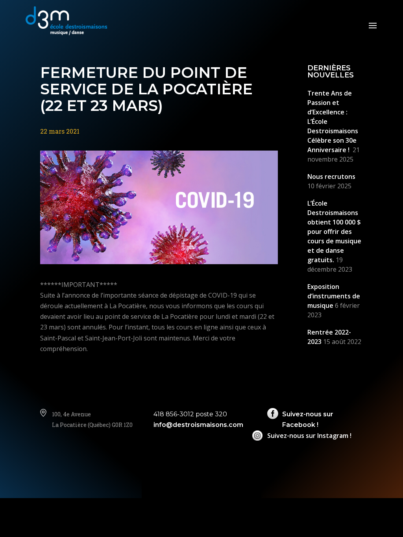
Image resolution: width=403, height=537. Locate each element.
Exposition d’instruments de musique (333, 296)
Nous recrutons (331, 176)
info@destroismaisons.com (198, 424)
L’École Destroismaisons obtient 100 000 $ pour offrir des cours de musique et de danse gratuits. (334, 231)
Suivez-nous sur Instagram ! (309, 435)
